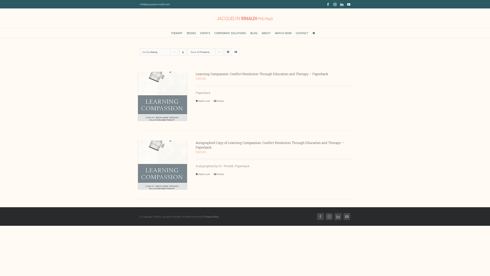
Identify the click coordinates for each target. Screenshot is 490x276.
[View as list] (235, 52)
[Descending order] (183, 52)
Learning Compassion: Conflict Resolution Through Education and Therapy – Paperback (262, 74)
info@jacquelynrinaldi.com (155, 4)
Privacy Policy (211, 216)
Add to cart (204, 100)
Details (220, 100)
